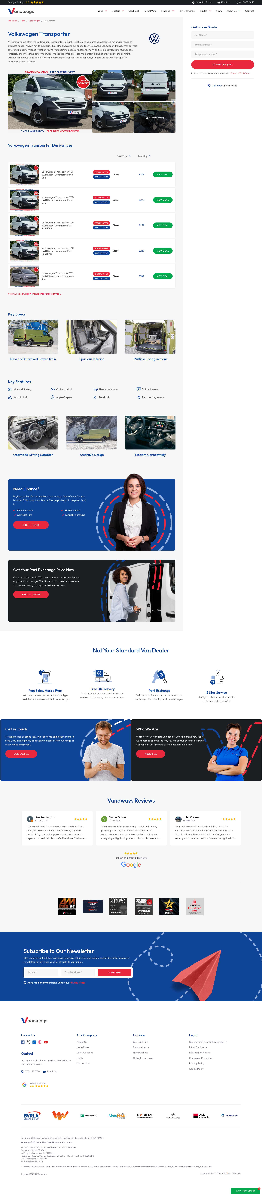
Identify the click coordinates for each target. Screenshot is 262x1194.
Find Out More (31, 525)
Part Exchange (187, 10)
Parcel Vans (150, 10)
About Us (232, 10)
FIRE (228, 1173)
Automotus (216, 1173)
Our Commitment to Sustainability (208, 1041)
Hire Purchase (140, 1052)
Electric (115, 10)
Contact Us (21, 753)
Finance (165, 10)
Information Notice (199, 1052)
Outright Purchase (143, 1058)
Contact (249, 10)
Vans (100, 10)
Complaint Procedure (200, 1058)
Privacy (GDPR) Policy (240, 73)
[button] (94, 102)
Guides (203, 10)
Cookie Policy (196, 1068)
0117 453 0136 (224, 85)
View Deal (163, 174)
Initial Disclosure (198, 1047)
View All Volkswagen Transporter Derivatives (34, 293)
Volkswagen (34, 20)
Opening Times (203, 2)
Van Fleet (134, 10)
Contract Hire (140, 1041)
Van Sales (12, 20)
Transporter (49, 20)
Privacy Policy (77, 982)
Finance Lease (141, 1047)
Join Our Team (85, 1052)
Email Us (226, 2)
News (219, 10)
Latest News (84, 1047)
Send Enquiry (224, 64)
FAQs (80, 1058)
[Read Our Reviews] (131, 865)
